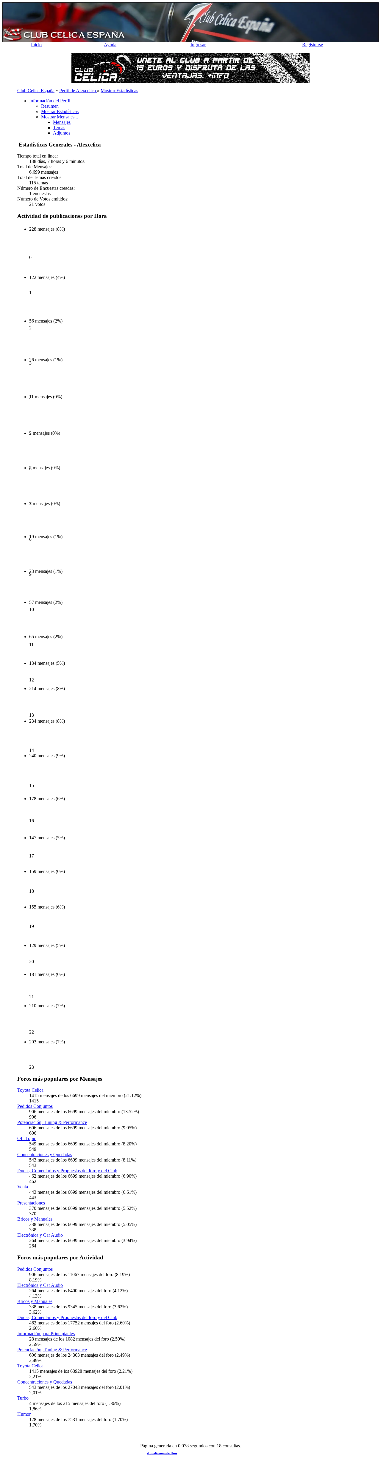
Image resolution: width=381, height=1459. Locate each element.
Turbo (23, 1398)
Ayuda (110, 44)
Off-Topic (26, 1138)
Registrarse (312, 44)
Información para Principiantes (46, 1333)
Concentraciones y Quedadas (44, 1154)
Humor (24, 1414)
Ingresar (198, 44)
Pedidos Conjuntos (35, 1106)
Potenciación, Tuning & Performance (52, 1122)
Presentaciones (31, 1202)
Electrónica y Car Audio (40, 1235)
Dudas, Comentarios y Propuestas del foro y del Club (67, 1170)
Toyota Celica (30, 1090)
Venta (22, 1186)
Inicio (36, 44)
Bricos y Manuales (34, 1219)
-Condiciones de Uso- (162, 1453)
